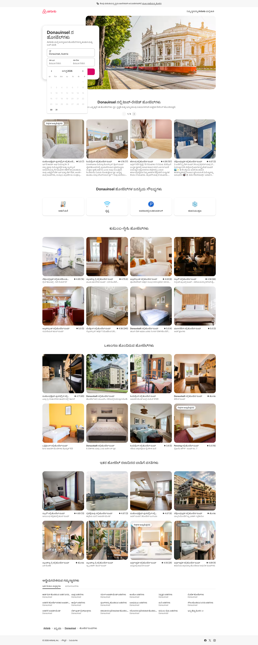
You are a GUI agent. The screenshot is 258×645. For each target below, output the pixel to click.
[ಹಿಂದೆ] (124, 114)
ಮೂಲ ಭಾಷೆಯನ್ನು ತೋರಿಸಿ (152, 3)
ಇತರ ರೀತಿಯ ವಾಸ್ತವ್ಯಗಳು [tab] (51, 586)
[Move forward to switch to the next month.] (83, 71)
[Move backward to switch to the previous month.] (51, 71)
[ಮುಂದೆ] (134, 114)
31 (56, 110)
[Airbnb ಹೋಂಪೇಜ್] (49, 11)
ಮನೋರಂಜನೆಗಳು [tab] (72, 586)
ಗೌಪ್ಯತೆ (63, 640)
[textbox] (59, 63)
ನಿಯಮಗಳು (73, 640)
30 (51, 110)
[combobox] (71, 53)
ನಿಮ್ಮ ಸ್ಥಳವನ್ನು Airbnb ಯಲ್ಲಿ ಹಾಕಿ (200, 11)
